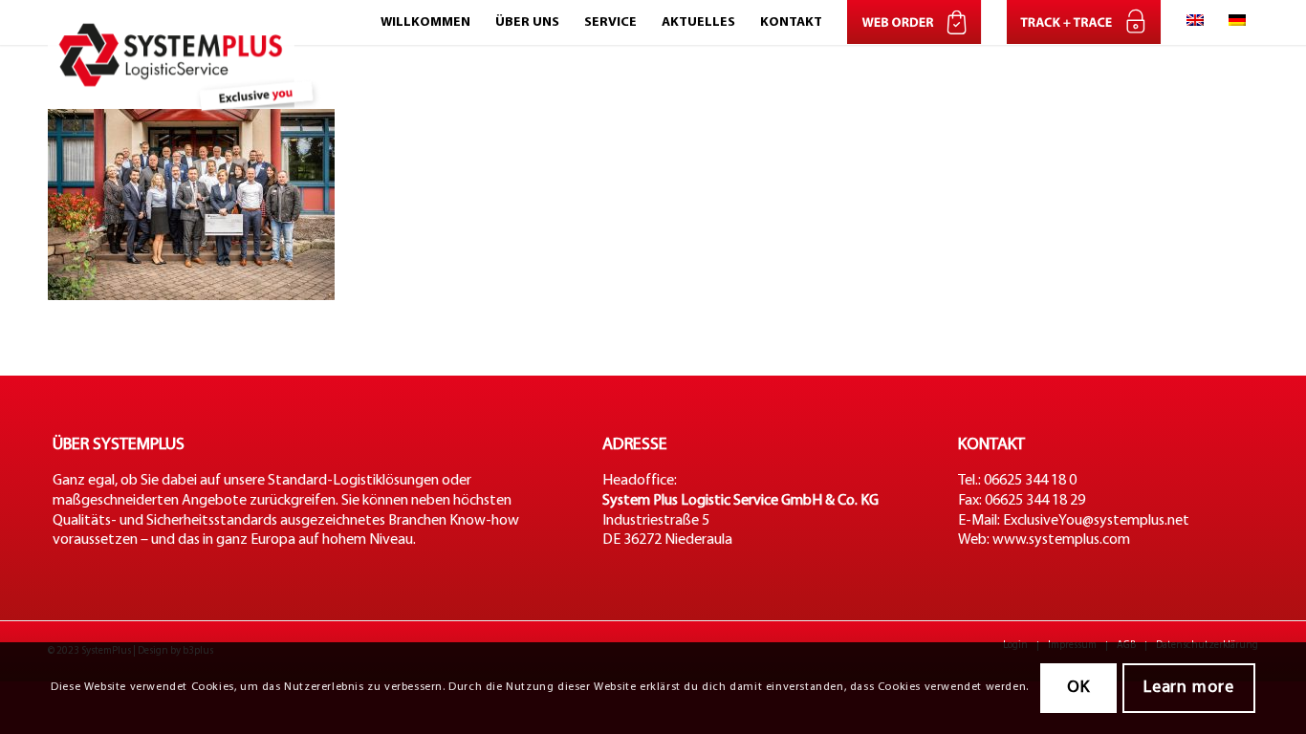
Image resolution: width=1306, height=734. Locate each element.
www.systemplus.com (1061, 540)
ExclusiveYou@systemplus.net (1096, 521)
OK (1078, 688)
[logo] (188, 22)
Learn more (1188, 688)
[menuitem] (425, 22)
